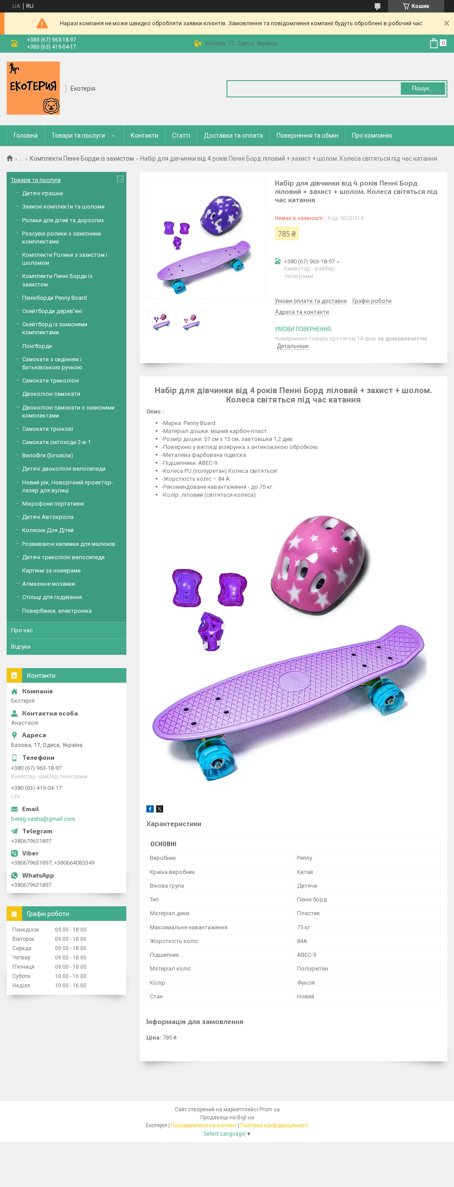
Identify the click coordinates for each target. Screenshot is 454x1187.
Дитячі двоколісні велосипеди (64, 468)
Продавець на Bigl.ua (227, 1117)
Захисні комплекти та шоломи (63, 206)
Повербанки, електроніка (57, 610)
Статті (181, 135)
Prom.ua (269, 1109)
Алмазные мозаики (48, 583)
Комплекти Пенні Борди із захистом (82, 158)
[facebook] (150, 810)
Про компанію (372, 135)
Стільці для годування (52, 597)
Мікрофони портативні (53, 503)
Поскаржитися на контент (203, 1125)
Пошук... (423, 88)
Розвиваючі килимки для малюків (68, 544)
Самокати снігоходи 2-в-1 (56, 442)
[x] (159, 810)
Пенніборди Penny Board (54, 297)
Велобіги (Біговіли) (47, 455)
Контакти (144, 135)
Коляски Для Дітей (48, 530)
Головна (26, 135)
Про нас (22, 630)
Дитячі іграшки (42, 193)
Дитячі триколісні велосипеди (63, 557)
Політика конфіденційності (274, 1125)
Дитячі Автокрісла (48, 517)
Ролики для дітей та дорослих (63, 220)
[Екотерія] (33, 88)
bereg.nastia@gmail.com (43, 819)
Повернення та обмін (307, 135)
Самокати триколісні (50, 380)
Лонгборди (37, 346)
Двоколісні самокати (51, 394)
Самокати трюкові (47, 428)
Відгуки (21, 646)
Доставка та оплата (233, 135)
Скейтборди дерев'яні (52, 311)
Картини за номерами (51, 570)
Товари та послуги (78, 135)
